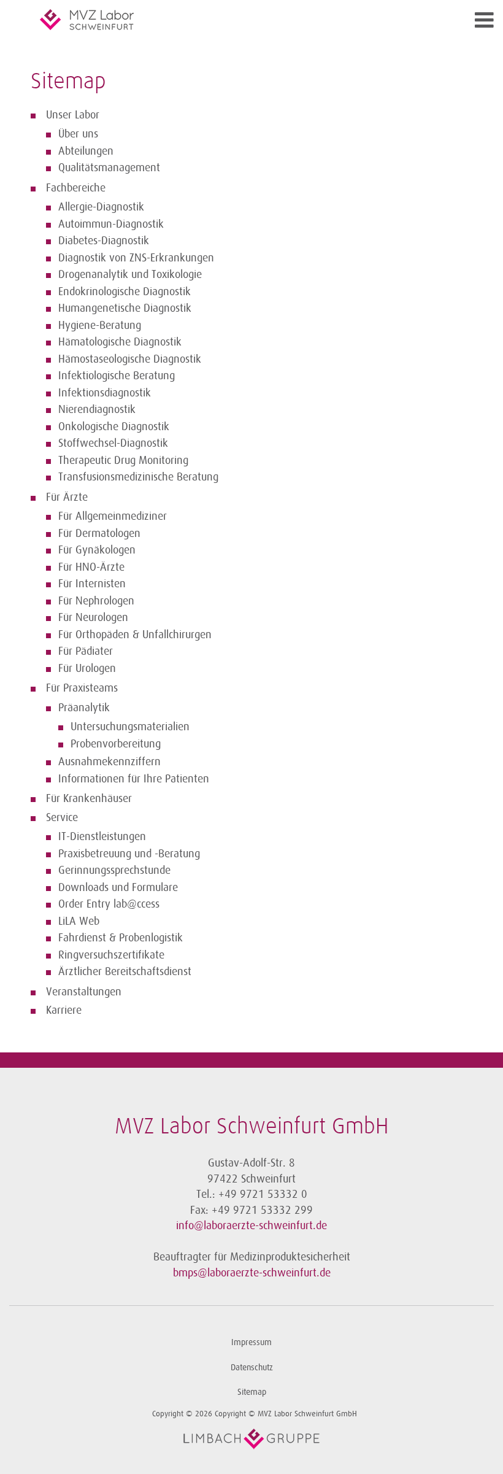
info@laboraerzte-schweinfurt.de (251, 1225)
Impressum (251, 1342)
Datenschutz (252, 1367)
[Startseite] (196, 19)
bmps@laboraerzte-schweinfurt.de (252, 1273)
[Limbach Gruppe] (251, 1439)
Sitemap (251, 1392)
